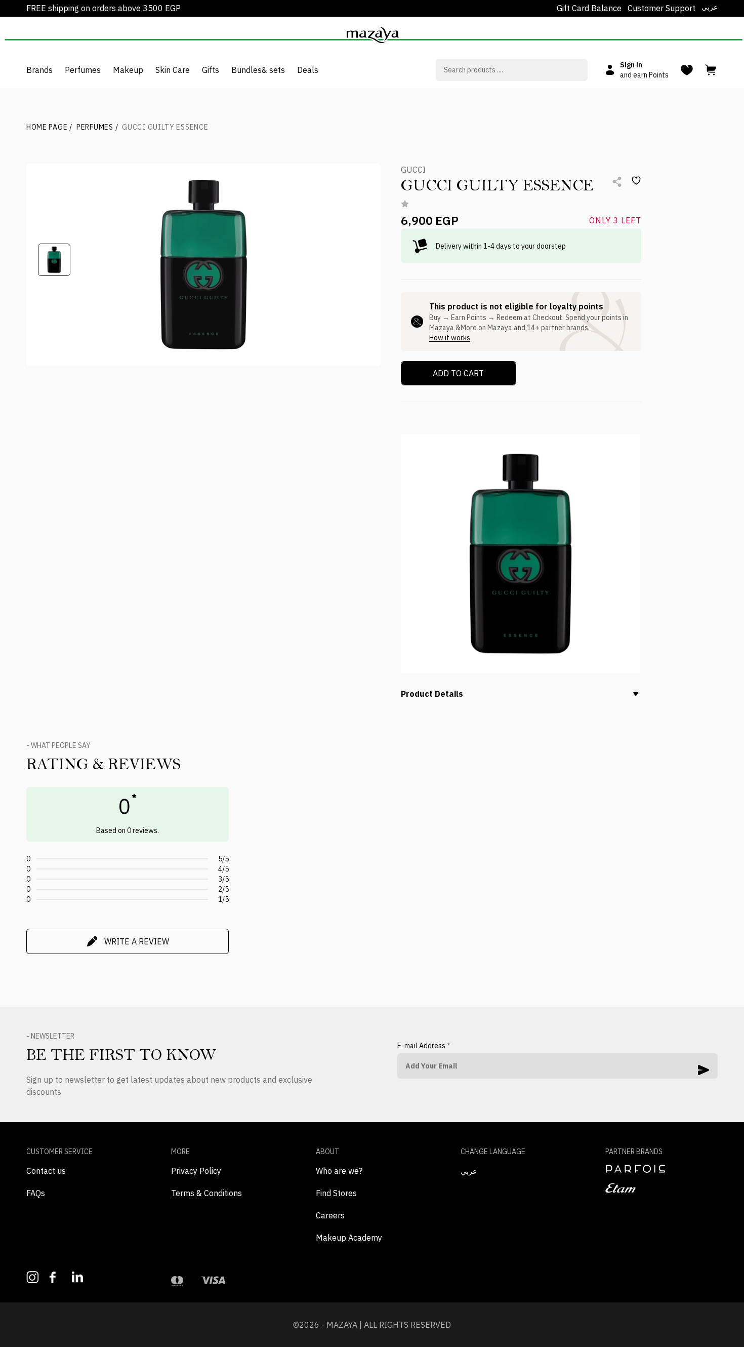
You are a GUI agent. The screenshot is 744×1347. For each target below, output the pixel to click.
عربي (709, 7)
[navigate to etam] (661, 1188)
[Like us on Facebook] (55, 1277)
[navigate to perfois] (661, 1169)
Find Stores (336, 1193)
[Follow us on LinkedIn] (78, 1277)
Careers (330, 1215)
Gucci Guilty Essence (165, 127)
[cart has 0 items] (711, 70)
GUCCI (413, 170)
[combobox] (512, 70)
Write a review (136, 941)
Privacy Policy (196, 1171)
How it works (449, 337)
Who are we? (339, 1171)
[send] (703, 1070)
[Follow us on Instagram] (32, 1277)
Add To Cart (458, 373)
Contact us (46, 1171)
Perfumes (97, 127)
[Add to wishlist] (636, 181)
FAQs (35, 1193)
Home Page (49, 127)
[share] (617, 182)
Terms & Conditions (206, 1193)
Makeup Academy (349, 1238)
